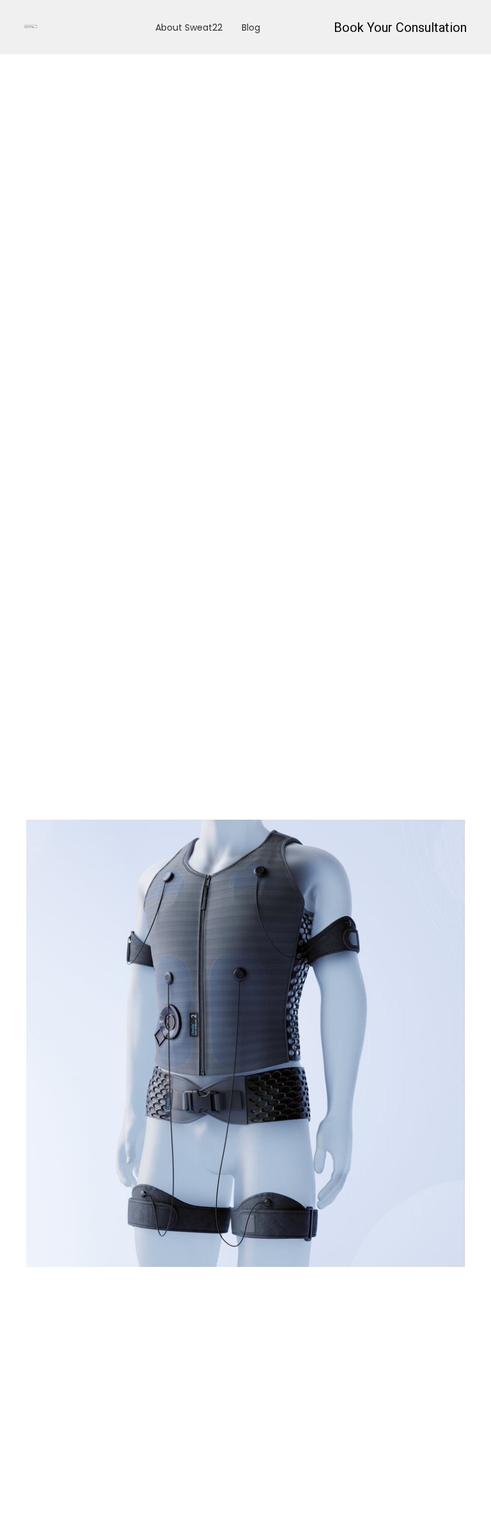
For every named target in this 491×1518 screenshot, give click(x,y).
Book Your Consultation (400, 27)
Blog (251, 27)
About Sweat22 (188, 27)
